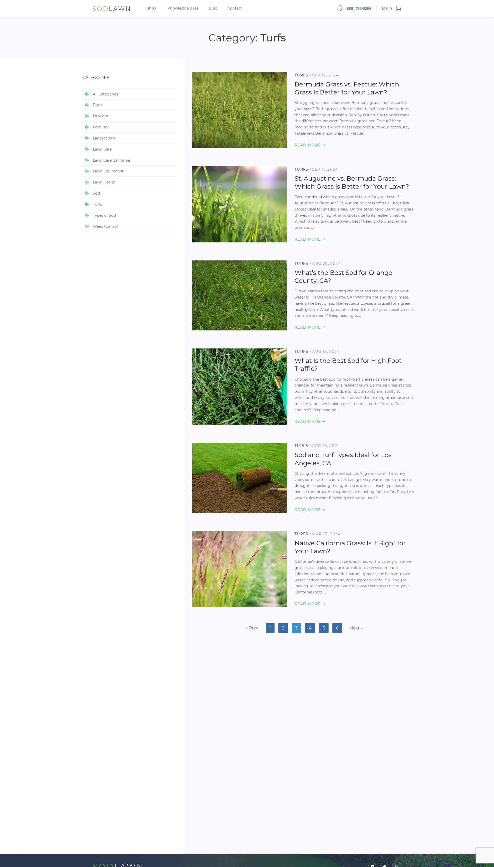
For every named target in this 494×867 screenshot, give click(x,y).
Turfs (301, 75)
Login (387, 8)
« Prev (252, 628)
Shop (151, 8)
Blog (213, 8)
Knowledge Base (182, 8)
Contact (235, 8)
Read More (308, 145)
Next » (356, 628)
